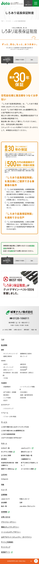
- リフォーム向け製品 (9, 416)
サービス (8, 21)
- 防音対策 (23, 398)
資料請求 (26, 329)
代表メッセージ (24, 499)
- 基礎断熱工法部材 (26, 353)
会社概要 (4, 502)
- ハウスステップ (8, 408)
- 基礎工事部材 (7, 356)
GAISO (3, 360)
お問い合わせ (18, 329)
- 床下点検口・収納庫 (9, 392)
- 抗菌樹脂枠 (7, 387)
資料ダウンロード (26, 452)
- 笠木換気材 (23, 367)
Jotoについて (5, 499)
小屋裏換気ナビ (26, 459)
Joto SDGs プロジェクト (27, 506)
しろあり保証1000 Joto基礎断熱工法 (12, 430)
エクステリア (5, 405)
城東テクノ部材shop (7, 469)
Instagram (4, 479)
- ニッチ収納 (7, 398)
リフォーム (4, 413)
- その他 (5, 378)
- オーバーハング (8, 367)
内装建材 (4, 383)
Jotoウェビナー (26, 448)
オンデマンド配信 (6, 452)
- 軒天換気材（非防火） (27, 372)
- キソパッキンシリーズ (10, 353)
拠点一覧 (34, 329)
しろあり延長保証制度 (8, 434)
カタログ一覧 (5, 448)
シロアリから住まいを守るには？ (11, 438)
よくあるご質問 (7, 329)
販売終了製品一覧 (26, 455)
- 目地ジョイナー (8, 370)
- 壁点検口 (6, 395)
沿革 (21, 502)
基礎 (2, 350)
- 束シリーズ (23, 356)
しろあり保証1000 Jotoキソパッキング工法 (15, 427)
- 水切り (5, 364)
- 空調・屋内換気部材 (26, 395)
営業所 (12, 251)
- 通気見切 (23, 364)
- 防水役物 (23, 369)
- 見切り (5, 400)
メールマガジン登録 (27, 469)
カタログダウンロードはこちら (16, 561)
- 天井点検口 (23, 392)
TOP (2, 21)
